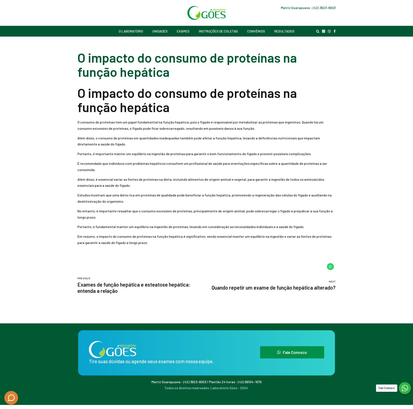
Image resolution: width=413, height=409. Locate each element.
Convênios (256, 31)
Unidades (160, 31)
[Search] (317, 31)
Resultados (284, 31)
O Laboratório (131, 31)
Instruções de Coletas (218, 31)
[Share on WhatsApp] (330, 266)
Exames (183, 31)
